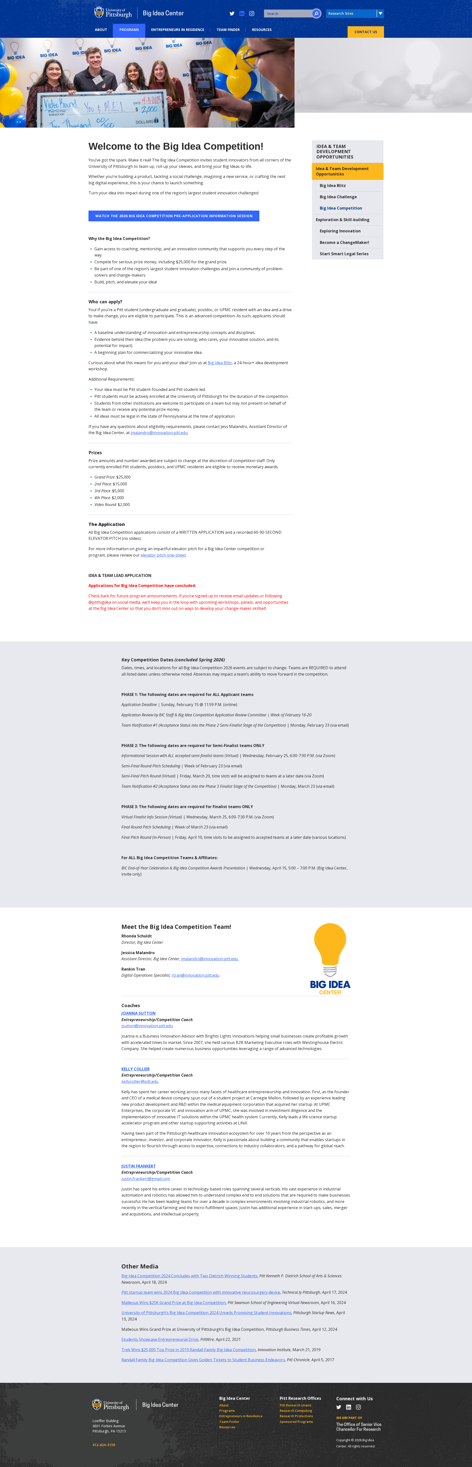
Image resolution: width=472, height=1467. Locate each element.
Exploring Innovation (340, 231)
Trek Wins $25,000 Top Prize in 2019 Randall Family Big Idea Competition (188, 1349)
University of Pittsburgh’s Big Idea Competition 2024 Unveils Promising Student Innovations (206, 1312)
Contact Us (365, 31)
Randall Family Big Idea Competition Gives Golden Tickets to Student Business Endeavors (203, 1359)
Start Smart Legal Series (344, 253)
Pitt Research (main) (295, 1405)
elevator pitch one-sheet (163, 555)
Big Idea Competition (341, 208)
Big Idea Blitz (220, 362)
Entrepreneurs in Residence (177, 30)
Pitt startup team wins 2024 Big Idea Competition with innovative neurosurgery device (200, 1292)
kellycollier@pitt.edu (139, 1081)
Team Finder (228, 30)
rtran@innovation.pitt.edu (195, 975)
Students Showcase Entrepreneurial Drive (159, 1339)
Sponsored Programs (296, 1421)
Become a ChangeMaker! (344, 242)
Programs (129, 30)
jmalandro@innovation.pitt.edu (159, 432)
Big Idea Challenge (338, 197)
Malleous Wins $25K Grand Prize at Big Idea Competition (173, 1302)
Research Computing (296, 1410)
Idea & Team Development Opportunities (342, 171)
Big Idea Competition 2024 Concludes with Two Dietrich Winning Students (189, 1276)
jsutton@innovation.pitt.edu (147, 1025)
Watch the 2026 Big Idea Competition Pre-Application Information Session (173, 215)
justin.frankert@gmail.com (145, 1178)
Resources (262, 30)
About (101, 30)
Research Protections (296, 1416)
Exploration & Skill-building (342, 219)
